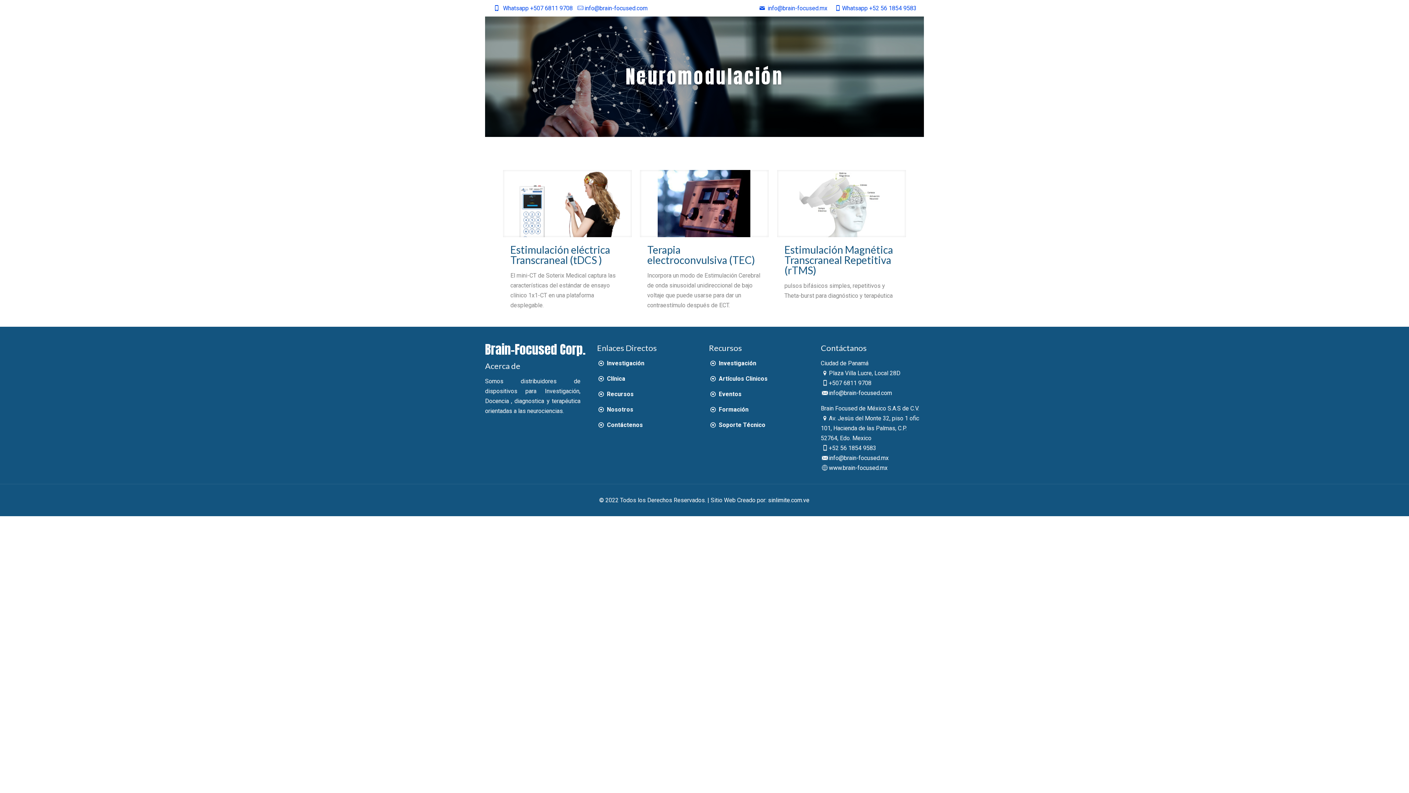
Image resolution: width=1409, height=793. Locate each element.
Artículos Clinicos (742, 378)
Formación (732, 409)
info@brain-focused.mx (859, 458)
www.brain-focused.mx (858, 467)
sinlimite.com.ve (788, 500)
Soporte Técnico (741, 424)
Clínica (615, 378)
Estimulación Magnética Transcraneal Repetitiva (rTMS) (838, 259)
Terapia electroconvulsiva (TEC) (701, 254)
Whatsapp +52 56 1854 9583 (879, 8)
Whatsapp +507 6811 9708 (538, 8)
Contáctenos (623, 424)
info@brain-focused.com (616, 8)
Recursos (619, 394)
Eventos (729, 394)
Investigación (624, 363)
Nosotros (619, 409)
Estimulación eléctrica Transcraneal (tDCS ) (560, 254)
